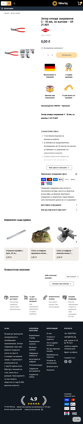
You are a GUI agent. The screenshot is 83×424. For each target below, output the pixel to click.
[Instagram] (70, 361)
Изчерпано (66, 55)
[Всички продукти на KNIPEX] (45, 30)
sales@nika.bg (70, 337)
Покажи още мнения (60, 284)
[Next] (76, 241)
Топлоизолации (35, 365)
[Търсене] (12, 3)
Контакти (50, 370)
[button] (42, 409)
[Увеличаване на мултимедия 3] (27, 53)
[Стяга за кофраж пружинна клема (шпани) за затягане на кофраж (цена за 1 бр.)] (41, 235)
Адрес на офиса (70, 352)
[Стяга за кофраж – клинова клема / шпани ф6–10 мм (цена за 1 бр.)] (67, 235)
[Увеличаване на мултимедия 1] (19, 30)
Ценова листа (52, 366)
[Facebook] (65, 361)
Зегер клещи (15, 13)
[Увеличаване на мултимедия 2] (11, 53)
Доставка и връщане (51, 205)
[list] (41, 242)
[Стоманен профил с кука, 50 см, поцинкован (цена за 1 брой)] (16, 235)
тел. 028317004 (70, 333)
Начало (6, 13)
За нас (49, 333)
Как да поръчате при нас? (53, 210)
